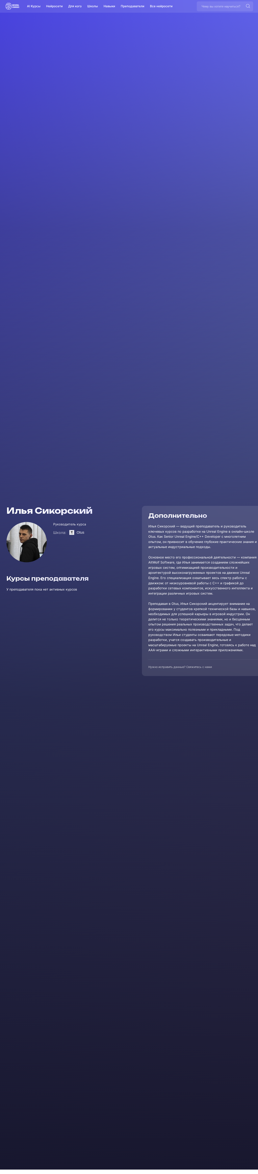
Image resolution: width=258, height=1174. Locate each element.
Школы (92, 6)
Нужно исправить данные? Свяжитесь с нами (180, 667)
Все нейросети (161, 6)
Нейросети (54, 6)
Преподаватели (132, 6)
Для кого (75, 6)
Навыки (109, 6)
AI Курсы (34, 6)
